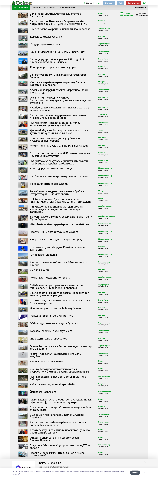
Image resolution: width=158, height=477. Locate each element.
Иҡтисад (101, 36)
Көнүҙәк (101, 384)
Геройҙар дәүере (105, 206)
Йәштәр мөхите (104, 224)
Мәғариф (102, 82)
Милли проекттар (105, 168)
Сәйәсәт (101, 247)
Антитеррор (97, 3)
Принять (135, 473)
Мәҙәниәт (102, 138)
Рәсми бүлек (103, 59)
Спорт (100, 130)
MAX (120, 3)
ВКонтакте (109, 3)
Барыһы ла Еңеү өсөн (106, 216)
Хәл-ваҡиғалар (104, 28)
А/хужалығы (103, 97)
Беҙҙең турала (133, 3)
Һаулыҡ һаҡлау (104, 323)
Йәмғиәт (101, 13)
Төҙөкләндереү (104, 44)
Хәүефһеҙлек (103, 122)
